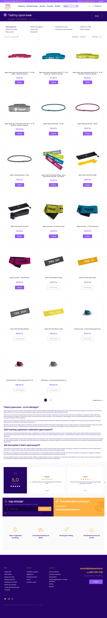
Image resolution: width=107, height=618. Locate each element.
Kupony (51, 586)
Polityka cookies (32, 577)
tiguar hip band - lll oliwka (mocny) (53, 226)
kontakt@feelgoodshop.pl (68, 509)
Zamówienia (53, 577)
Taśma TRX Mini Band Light (87, 277)
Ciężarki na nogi (85, 27)
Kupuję (19, 82)
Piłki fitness (8, 574)
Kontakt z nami (31, 582)
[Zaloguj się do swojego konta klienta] (89, 6)
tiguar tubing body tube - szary (19, 175)
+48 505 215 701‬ (61, 506)
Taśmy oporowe (10, 27)
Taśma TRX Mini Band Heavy (53, 277)
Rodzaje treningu (32, 6)
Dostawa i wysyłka (32, 572)
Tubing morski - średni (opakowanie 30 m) (87, 329)
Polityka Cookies (39, 605)
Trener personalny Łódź (11, 587)
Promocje (50, 6)
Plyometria (34, 32)
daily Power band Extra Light (87, 175)
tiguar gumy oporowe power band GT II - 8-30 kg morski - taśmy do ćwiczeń (53, 73)
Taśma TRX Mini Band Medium (19, 329)
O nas (28, 579)
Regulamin (30, 574)
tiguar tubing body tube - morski (53, 124)
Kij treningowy (85, 29)
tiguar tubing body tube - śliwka (87, 124)
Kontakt (57, 6)
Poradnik (7, 590)
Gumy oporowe (9, 577)
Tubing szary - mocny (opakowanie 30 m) (53, 380)
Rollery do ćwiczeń (10, 584)
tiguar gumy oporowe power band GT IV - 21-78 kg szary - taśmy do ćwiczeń (19, 124)
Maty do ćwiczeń (9, 579)
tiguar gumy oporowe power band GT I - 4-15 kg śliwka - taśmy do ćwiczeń (20, 73)
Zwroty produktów (55, 574)
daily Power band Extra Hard (20, 226)
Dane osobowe (53, 572)
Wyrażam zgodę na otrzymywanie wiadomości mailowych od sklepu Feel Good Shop (24, 513)
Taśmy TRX (7, 572)
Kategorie (21, 6)
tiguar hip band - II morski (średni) (87, 226)
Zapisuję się (45, 509)
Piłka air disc (9, 32)
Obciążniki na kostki (10, 582)
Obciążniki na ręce (61, 27)
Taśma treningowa (36, 27)
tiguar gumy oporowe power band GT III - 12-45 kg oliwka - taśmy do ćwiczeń (87, 73)
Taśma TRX (34, 29)
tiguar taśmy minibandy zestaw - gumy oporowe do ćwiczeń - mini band (54, 175)
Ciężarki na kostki (11, 29)
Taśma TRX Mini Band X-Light (53, 329)
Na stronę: (95, 37)
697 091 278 (94, 572)
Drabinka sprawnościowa (63, 29)
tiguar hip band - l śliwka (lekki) (19, 277)
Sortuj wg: (75, 37)
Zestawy (42, 6)
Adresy (51, 584)
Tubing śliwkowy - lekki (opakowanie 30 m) (19, 380)
